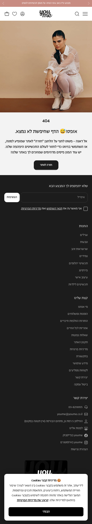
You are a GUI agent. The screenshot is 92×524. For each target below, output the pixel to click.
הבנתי (46, 512)
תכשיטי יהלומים (78, 263)
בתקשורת (82, 356)
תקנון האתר (81, 342)
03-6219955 (75, 407)
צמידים (83, 256)
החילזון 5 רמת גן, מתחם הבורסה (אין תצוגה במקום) (53, 421)
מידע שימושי (80, 363)
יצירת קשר (81, 377)
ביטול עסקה (81, 384)
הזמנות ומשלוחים (78, 314)
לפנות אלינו (76, 428)
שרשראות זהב (79, 249)
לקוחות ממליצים (78, 370)
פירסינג (83, 270)
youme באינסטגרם (71, 442)
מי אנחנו (83, 307)
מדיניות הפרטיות (31, 208)
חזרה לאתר (46, 165)
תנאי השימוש (54, 208)
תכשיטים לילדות (78, 284)
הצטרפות (12, 197)
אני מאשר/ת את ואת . (51, 208)
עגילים (84, 235)
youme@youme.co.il (70, 414)
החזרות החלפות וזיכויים (74, 321)
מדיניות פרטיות (79, 349)
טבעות (84, 242)
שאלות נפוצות (79, 335)
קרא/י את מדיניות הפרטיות (32, 500)
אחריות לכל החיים (77, 328)
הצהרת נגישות (79, 449)
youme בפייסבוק (73, 435)
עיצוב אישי (81, 277)
